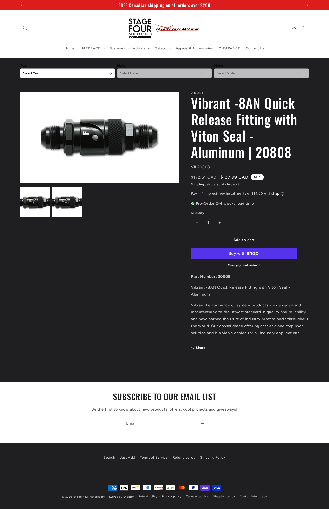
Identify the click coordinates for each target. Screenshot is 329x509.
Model (219, 65)
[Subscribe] (202, 423)
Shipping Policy (212, 457)
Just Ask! (127, 457)
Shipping (197, 184)
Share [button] (200, 348)
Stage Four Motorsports (90, 496)
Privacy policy (172, 496)
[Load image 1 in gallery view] (35, 202)
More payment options (244, 265)
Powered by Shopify (120, 496)
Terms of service (197, 496)
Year (23, 65)
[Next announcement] (307, 5)
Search (109, 457)
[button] (25, 28)
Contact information (253, 496)
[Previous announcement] (21, 5)
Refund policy (184, 457)
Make (121, 65)
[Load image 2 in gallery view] (67, 202)
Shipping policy (224, 496)
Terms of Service (154, 457)
